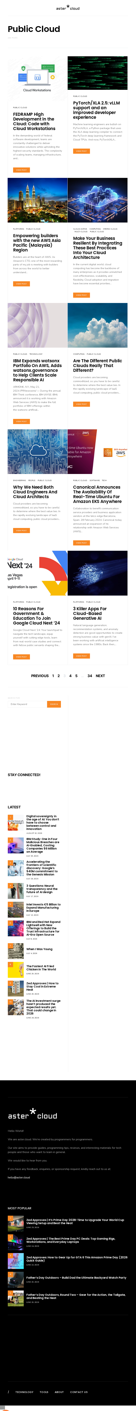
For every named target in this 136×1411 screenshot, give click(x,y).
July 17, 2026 (32, 896)
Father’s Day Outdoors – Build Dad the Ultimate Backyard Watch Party (76, 1278)
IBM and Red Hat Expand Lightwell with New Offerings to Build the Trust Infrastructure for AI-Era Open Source (43, 928)
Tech (104, 480)
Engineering (19, 480)
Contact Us (78, 1392)
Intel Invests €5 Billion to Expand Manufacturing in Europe (43, 907)
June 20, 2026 (32, 1282)
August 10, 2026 (34, 833)
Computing (95, 229)
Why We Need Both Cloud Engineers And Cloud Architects (35, 492)
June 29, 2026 (32, 973)
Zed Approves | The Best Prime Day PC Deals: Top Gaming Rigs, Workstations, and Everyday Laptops (70, 1240)
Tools (44, 1392)
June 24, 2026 (32, 1246)
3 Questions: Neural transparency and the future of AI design (42, 889)
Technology (36, 354)
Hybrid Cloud (110, 229)
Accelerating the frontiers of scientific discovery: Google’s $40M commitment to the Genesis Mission (42, 868)
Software (95, 480)
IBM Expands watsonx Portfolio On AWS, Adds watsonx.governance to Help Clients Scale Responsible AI (37, 370)
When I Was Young (39, 949)
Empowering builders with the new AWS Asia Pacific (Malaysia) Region (37, 243)
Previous (40, 676)
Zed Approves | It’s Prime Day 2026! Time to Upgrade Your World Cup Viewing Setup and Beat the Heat (75, 1221)
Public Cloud (20, 107)
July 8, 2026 (31, 939)
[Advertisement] (34, 742)
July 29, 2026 (32, 856)
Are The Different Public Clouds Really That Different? (97, 365)
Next (100, 676)
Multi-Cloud (81, 231)
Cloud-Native (80, 229)
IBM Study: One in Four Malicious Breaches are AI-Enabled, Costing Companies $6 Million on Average (42, 845)
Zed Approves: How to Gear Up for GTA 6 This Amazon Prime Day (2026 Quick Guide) (77, 1259)
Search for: (14, 698)
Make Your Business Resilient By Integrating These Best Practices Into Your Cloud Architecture (97, 247)
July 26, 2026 (32, 879)
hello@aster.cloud (19, 1177)
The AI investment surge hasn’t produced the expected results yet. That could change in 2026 (43, 1007)
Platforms (18, 229)
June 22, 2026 (32, 1265)
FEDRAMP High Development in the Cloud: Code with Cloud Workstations (34, 121)
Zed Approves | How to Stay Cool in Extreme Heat (42, 986)
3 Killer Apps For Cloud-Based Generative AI (90, 613)
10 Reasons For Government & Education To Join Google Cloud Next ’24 (36, 616)
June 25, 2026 (32, 1227)
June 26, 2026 (32, 1018)
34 (89, 676)
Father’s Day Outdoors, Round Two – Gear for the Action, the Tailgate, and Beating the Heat (76, 1296)
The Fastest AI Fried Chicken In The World (41, 967)
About (59, 1392)
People (31, 480)
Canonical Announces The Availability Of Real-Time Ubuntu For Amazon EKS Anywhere (97, 494)
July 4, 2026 (31, 953)
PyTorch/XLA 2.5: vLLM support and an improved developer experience (96, 110)
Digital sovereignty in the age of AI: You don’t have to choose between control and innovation (42, 822)
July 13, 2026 (32, 915)
